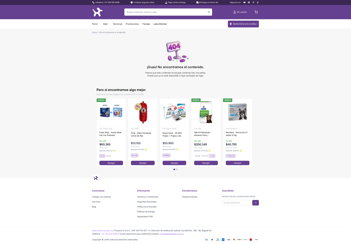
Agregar (111, 163)
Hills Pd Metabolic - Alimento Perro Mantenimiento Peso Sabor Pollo (203, 134)
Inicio (94, 32)
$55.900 (168, 143)
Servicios (117, 24)
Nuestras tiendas (189, 197)
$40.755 (231, 144)
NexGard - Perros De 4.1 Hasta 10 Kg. (237, 133)
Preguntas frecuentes (146, 202)
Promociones (132, 24)
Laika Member (160, 24)
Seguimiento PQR (145, 216)
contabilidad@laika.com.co (171, 234)
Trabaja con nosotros (101, 197)
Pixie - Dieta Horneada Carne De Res (141, 134)
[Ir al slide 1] (174, 169)
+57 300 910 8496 (109, 234)
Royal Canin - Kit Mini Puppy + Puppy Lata (172, 134)
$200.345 (200, 144)
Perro (95, 24)
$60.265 (105, 144)
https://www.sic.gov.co (102, 230)
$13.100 (136, 143)
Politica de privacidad (147, 206)
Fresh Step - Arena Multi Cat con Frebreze (110, 133)
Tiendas (146, 24)
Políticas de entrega (146, 211)
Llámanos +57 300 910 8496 (107, 2)
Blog (94, 206)
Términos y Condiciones (147, 197)
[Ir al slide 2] (177, 169)
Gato (105, 24)
